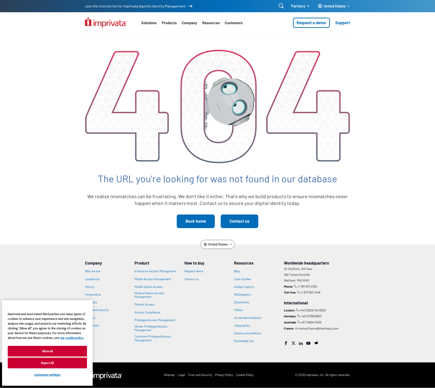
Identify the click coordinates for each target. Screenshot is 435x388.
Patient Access (145, 304)
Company (189, 23)
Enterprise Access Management (155, 271)
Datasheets (241, 302)
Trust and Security (200, 375)
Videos (238, 310)
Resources (211, 23)
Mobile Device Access (149, 287)
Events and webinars (247, 333)
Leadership (92, 279)
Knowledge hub (244, 341)
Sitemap (169, 375)
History (89, 287)
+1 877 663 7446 (310, 292)
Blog (237, 271)
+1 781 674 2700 (307, 286)
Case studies (242, 279)
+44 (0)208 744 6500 (312, 310)
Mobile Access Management (153, 279)
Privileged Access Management (155, 320)
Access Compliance (147, 312)
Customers (234, 23)
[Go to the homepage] (106, 23)
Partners (298, 6)
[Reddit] (316, 342)
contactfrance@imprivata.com (318, 328)
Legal (181, 375)
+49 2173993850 (311, 316)
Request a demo (311, 22)
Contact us (239, 221)
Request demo (193, 271)
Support (342, 22)
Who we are (92, 271)
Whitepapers (242, 294)
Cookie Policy (244, 375)
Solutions (149, 23)
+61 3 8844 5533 (311, 322)
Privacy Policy (224, 375)
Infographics (242, 325)
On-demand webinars (248, 318)
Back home (196, 221)
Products (169, 23)
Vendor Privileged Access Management (151, 328)
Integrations (93, 294)
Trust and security (97, 310)
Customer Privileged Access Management (153, 338)
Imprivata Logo (103, 375)
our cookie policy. (72, 338)
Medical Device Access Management (149, 295)
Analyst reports (244, 287)
